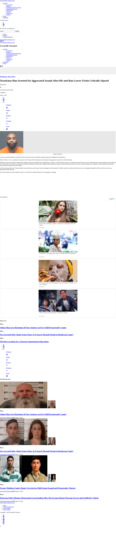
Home (4, 505)
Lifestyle (8, 12)
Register (5, 35)
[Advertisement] (28, 70)
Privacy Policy (6, 509)
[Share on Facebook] (59, 98)
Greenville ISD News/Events (13, 7)
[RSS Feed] (3, 523)
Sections (5, 3)
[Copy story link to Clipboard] (59, 101)
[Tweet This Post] (59, 99)
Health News (9, 10)
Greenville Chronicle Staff (6, 417)
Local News (9, 4)
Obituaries (5, 17)
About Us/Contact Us (8, 507)
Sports (4, 16)
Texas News (9, 13)
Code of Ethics (7, 508)
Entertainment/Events (11, 9)
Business (8, 6)
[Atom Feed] (3, 522)
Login (4, 34)
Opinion (8, 14)
